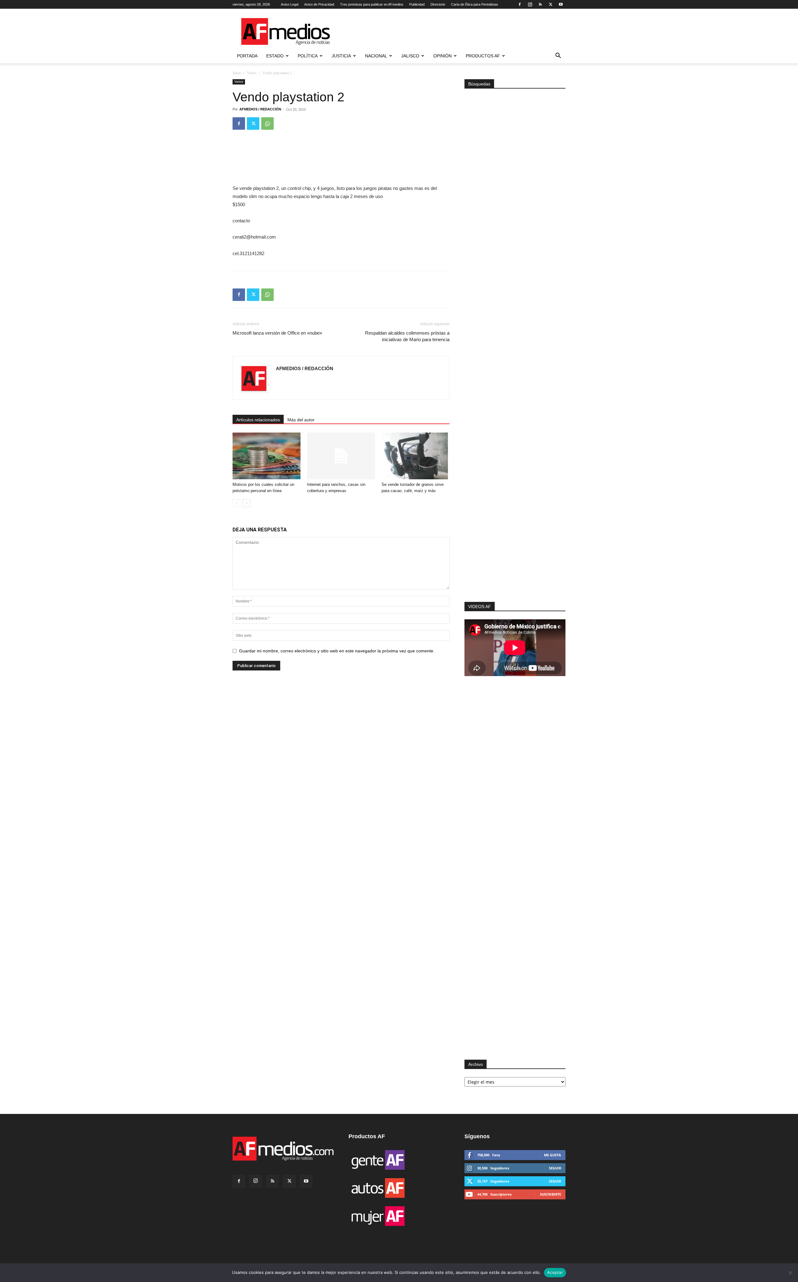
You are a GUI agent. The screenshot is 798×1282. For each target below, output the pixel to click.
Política (308, 55)
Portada (247, 55)
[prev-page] (236, 503)
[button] (557, 56)
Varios (252, 73)
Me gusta (552, 1155)
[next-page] (246, 503)
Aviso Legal (289, 4)
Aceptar (555, 1272)
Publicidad (417, 4)
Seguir (555, 1168)
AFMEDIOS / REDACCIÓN (260, 109)
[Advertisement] (514, 518)
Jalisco (410, 55)
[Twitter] (550, 4)
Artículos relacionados (258, 419)
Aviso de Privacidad (319, 4)
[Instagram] (530, 4)
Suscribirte (550, 1194)
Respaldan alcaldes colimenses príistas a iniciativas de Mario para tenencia (407, 336)
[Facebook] (519, 4)
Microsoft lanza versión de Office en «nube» (277, 333)
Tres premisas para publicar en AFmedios (371, 4)
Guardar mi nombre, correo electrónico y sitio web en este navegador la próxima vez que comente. (337, 650)
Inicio (237, 73)
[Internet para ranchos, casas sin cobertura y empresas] (341, 456)
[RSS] (540, 4)
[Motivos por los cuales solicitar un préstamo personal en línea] (266, 456)
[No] (790, 1273)
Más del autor (301, 419)
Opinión (442, 55)
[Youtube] (560, 4)
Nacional (376, 55)
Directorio (437, 4)
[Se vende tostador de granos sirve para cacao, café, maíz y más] (415, 456)
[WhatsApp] (267, 123)
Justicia (341, 55)
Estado (275, 55)
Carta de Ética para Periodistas (474, 4)
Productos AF (483, 55)
